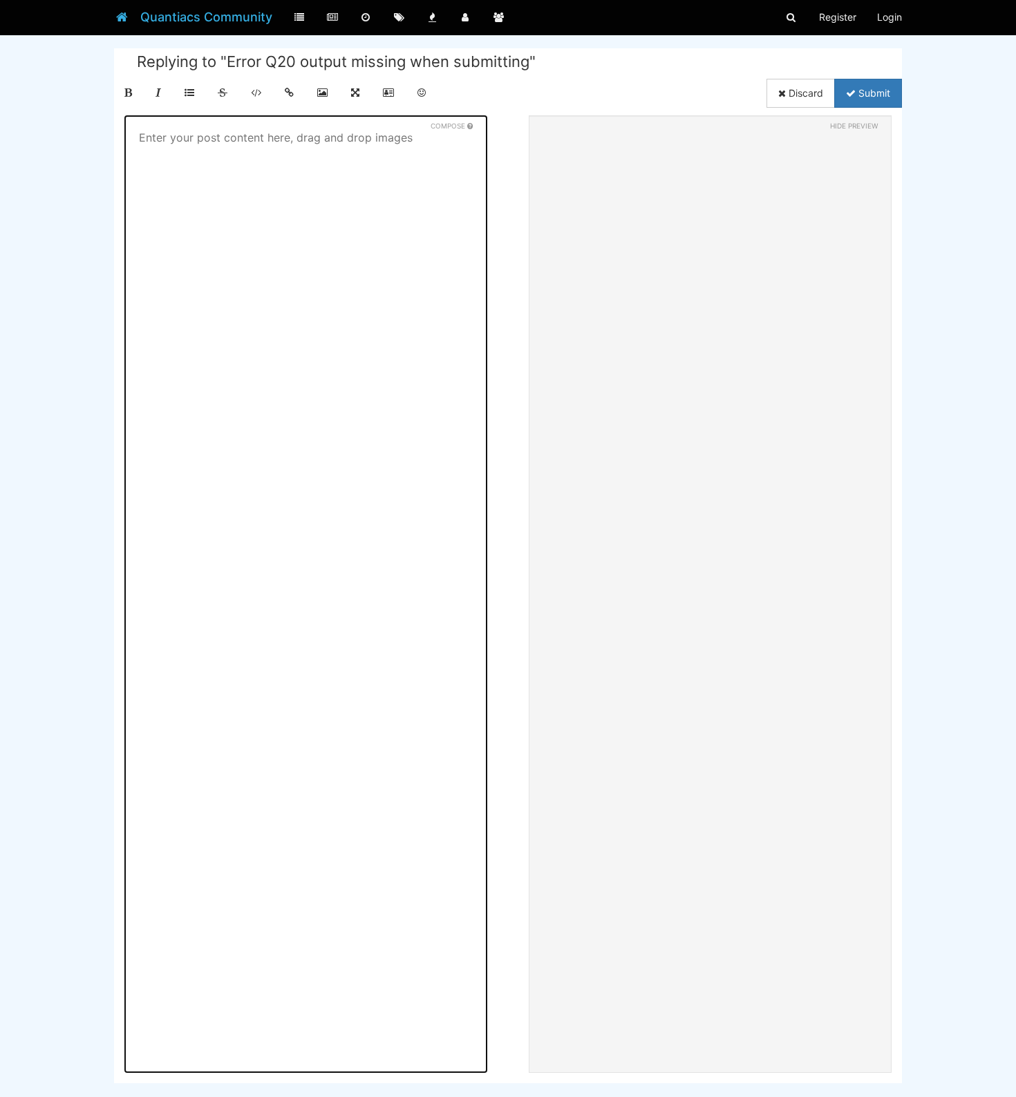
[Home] (122, 17)
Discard (804, 93)
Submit (873, 93)
